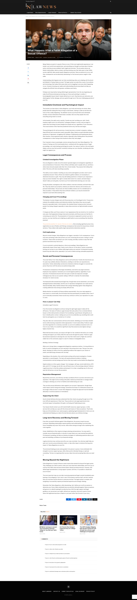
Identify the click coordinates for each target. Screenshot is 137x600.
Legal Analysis (52, 12)
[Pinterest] (28, 78)
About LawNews (46, 591)
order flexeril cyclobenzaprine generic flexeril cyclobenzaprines (63, 558)
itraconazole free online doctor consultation (58, 567)
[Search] (110, 12)
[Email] (28, 82)
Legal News (30, 12)
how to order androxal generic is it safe (57, 544)
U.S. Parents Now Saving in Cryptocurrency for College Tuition (67, 528)
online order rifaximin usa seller (56, 549)
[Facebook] (28, 68)
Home (27, 16)
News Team (31, 57)
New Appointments (40, 12)
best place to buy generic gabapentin (57, 562)
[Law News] (41, 7)
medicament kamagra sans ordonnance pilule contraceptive (62, 571)
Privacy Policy (90, 591)
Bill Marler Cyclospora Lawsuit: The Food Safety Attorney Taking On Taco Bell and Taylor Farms (48, 529)
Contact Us (56, 591)
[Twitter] (28, 71)
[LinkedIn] (28, 75)
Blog (29, 46)
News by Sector (62, 12)
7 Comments (61, 57)
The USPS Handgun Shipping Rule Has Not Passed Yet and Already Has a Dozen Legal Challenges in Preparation (88, 529)
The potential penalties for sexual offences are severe (57, 224)
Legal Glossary (79, 591)
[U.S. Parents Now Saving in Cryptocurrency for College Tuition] (68, 520)
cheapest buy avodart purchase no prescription (59, 553)
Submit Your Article (75, 12)
